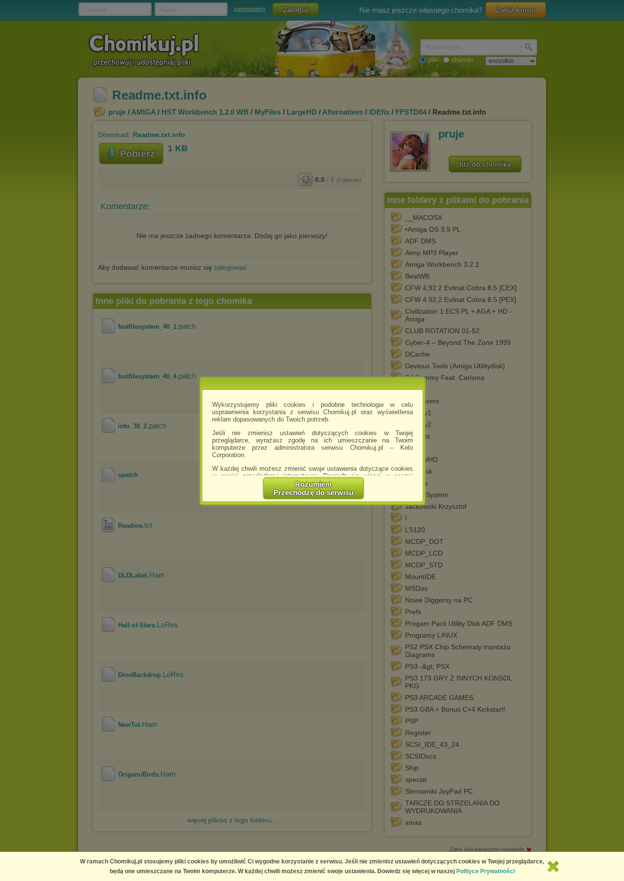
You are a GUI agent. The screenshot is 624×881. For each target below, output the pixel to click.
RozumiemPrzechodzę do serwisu (313, 488)
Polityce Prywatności (485, 871)
